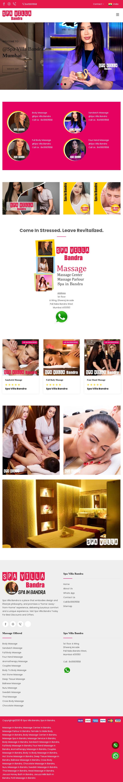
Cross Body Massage (13, 701)
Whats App (13, 69)
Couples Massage (11, 665)
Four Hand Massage (96, 380)
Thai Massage (9, 696)
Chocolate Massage (12, 705)
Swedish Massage (11, 692)
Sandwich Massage (13, 380)
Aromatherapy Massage (15, 661)
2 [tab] (61, 84)
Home (66, 584)
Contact (98, 4)
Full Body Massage (54, 380)
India (115, 4)
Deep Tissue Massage (13, 679)
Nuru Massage (9, 687)
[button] (61, 316)
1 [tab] (58, 84)
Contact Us (69, 597)
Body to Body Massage (14, 670)
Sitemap (67, 606)
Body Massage (9, 643)
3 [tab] (65, 84)
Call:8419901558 (71, 601)
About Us (68, 588)
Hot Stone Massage (12, 674)
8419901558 (31, 4)
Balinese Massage (11, 683)
